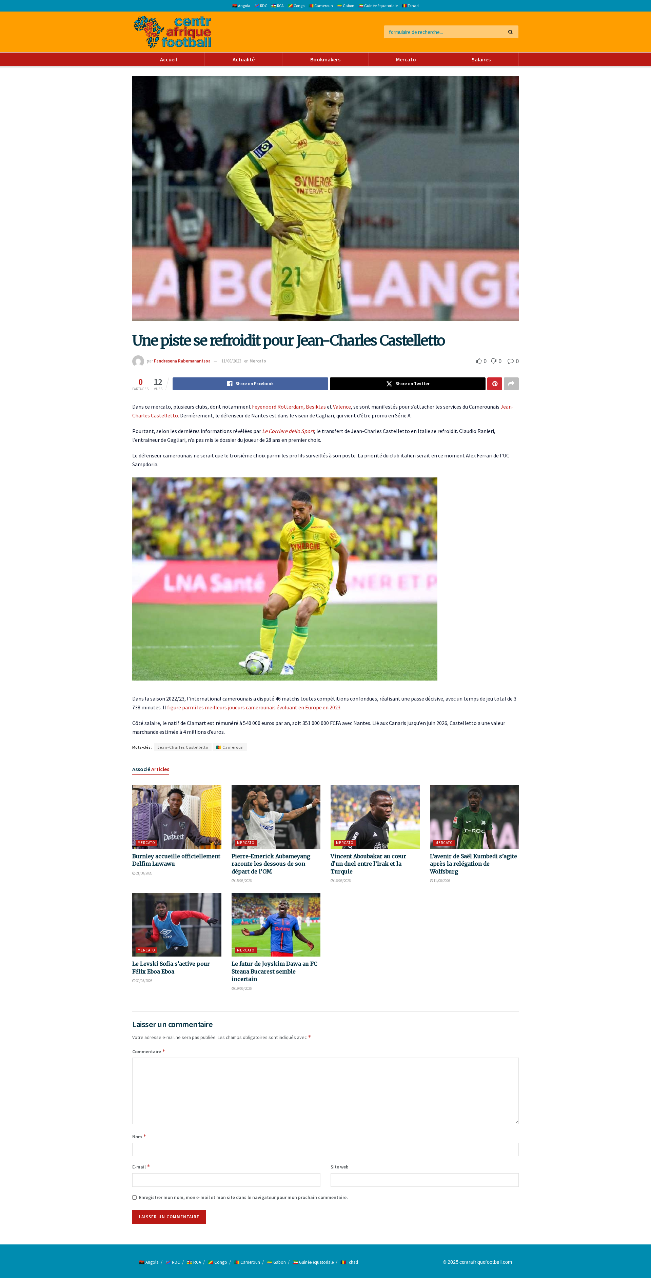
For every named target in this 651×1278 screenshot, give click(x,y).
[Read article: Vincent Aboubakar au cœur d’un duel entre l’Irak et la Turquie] (375, 817)
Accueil (168, 59)
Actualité (244, 59)
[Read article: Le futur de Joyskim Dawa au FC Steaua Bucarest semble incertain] (276, 925)
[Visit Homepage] (172, 32)
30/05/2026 (143, 980)
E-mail (141, 1166)
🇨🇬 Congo (296, 5)
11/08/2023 (231, 361)
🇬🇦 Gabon (345, 5)
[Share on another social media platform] (511, 383)
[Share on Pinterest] (494, 383)
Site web (340, 1167)
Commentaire (148, 1051)
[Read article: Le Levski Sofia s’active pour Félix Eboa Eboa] (176, 925)
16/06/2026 (342, 880)
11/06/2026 (441, 880)
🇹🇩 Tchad (410, 5)
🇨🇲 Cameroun (321, 5)
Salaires (481, 59)
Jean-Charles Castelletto (182, 747)
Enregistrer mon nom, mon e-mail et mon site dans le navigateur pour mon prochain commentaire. (243, 1197)
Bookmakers (325, 59)
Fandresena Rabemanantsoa (182, 361)
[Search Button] (512, 32)
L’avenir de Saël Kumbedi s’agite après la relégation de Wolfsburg (473, 864)
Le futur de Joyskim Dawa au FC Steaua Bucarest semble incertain (274, 971)
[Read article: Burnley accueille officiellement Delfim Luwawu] (176, 817)
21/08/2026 (143, 873)
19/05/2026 (243, 988)
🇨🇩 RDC (260, 5)
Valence (342, 406)
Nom (139, 1136)
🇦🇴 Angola (241, 5)
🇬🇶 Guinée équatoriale (378, 5)
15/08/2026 (243, 880)
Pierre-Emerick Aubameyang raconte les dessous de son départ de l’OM (271, 864)
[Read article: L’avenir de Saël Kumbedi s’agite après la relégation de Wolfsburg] (474, 817)
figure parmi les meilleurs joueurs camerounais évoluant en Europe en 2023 (253, 707)
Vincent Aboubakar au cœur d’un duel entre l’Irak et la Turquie (368, 864)
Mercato (406, 59)
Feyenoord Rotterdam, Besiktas (289, 406)
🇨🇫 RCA (277, 5)
